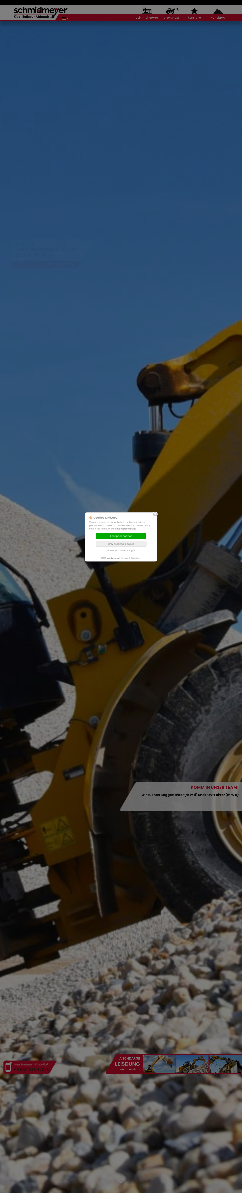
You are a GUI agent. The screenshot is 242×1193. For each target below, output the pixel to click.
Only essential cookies (121, 543)
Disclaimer (135, 558)
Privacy (124, 558)
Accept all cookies (121, 536)
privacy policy (122, 528)
